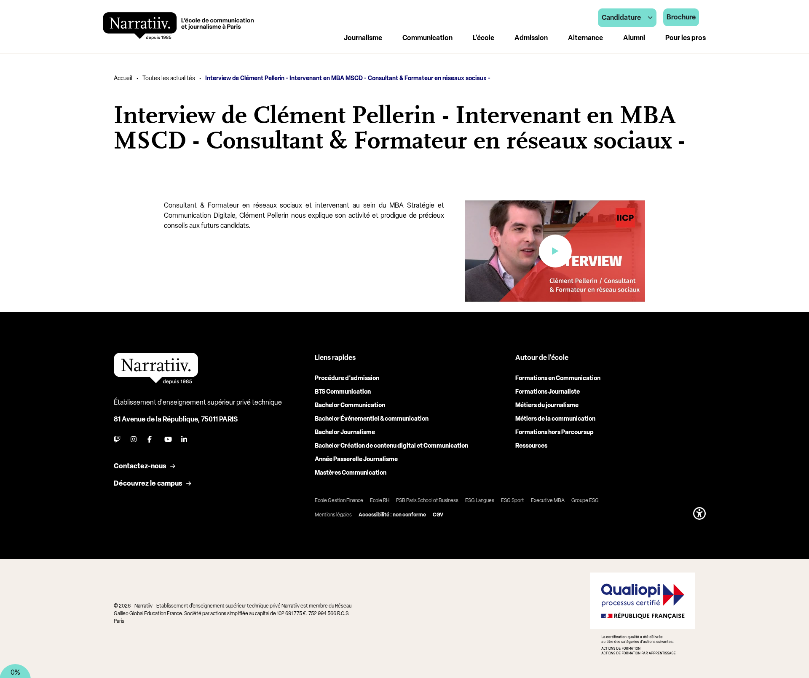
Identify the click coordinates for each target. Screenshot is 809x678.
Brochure (681, 17)
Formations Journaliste (547, 391)
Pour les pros (685, 38)
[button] (699, 513)
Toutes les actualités (168, 78)
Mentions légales (333, 515)
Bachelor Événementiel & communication (372, 418)
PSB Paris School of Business (427, 500)
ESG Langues (479, 500)
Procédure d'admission (347, 378)
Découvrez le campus (148, 483)
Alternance (585, 38)
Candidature (621, 18)
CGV (438, 515)
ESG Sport (512, 500)
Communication (427, 38)
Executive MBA (548, 500)
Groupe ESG (585, 500)
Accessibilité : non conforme (392, 515)
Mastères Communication (350, 472)
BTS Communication (343, 391)
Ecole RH (379, 500)
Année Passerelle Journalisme (356, 459)
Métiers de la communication (555, 418)
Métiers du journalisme (547, 405)
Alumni (634, 38)
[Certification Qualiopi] (642, 613)
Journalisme (363, 38)
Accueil (123, 78)
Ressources (531, 445)
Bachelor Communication (350, 405)
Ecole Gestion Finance (339, 500)
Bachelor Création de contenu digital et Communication (391, 445)
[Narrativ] (178, 26)
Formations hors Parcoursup (554, 432)
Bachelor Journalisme (345, 432)
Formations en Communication (557, 378)
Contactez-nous (140, 466)
